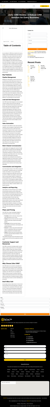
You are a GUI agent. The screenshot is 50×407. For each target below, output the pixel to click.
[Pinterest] (12, 326)
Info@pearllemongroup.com (39, 57)
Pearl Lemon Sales (4, 322)
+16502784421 (31, 57)
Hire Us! (28, 400)
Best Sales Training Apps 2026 (32, 67)
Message (29, 42)
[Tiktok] (8, 326)
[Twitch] (10, 326)
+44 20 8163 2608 (32, 56)
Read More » (33, 68)
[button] (5, 21)
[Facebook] (2, 326)
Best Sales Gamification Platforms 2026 (43, 67)
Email (28, 35)
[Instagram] (6, 326)
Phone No (2, 304)
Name (29, 32)
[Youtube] (4, 326)
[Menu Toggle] (34, 6)
